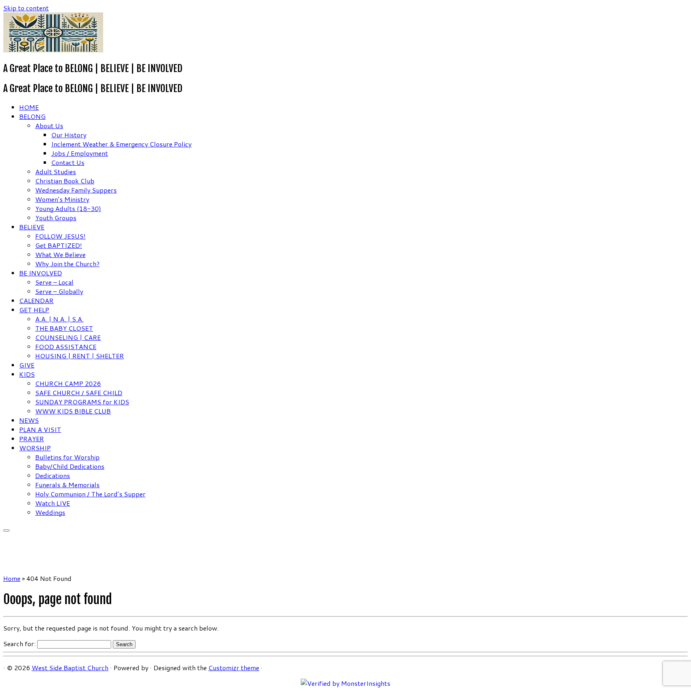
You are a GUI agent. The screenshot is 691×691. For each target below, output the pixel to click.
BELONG (32, 116)
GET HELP (34, 309)
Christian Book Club (64, 180)
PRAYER (31, 438)
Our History (68, 134)
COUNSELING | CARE (68, 337)
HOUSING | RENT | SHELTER (79, 355)
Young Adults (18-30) (68, 208)
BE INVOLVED (40, 272)
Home (11, 578)
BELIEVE (31, 226)
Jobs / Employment (79, 153)
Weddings (50, 512)
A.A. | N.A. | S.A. (59, 318)
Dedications (52, 475)
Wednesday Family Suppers (76, 190)
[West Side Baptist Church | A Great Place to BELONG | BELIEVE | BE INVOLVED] (53, 49)
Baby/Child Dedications (69, 466)
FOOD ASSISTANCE (65, 346)
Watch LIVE (52, 503)
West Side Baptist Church (70, 667)
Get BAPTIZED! (58, 245)
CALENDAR (36, 300)
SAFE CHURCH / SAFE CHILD (78, 392)
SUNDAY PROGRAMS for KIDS (82, 401)
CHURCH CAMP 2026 (68, 383)
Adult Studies (55, 171)
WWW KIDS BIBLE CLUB (73, 411)
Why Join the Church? (67, 263)
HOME (29, 107)
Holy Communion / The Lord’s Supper (90, 493)
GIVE (26, 365)
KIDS (27, 374)
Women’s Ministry (62, 199)
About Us (49, 125)
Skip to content (26, 7)
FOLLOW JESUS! (60, 236)
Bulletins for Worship (67, 457)
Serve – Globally (59, 291)
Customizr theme (233, 667)
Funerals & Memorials (67, 484)
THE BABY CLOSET (64, 328)
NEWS (29, 420)
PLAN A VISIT (40, 429)
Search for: (19, 643)
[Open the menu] (6, 530)
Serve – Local (54, 282)
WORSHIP (35, 447)
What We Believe (60, 254)
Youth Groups (55, 217)
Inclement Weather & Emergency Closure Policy (121, 144)
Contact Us (67, 162)
